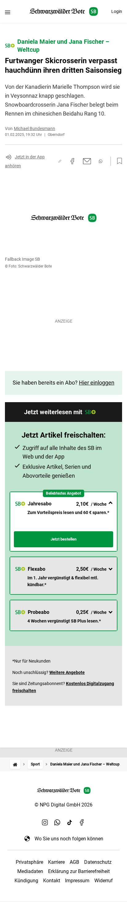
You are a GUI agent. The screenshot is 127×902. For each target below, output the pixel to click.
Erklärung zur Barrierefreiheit (79, 871)
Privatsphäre (29, 862)
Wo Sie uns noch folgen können (69, 839)
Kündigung (26, 881)
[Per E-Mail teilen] (87, 161)
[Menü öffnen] (7, 12)
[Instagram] (45, 822)
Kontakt (51, 881)
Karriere (56, 862)
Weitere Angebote (67, 672)
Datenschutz (98, 862)
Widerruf (103, 881)
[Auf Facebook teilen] (72, 161)
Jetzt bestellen (63, 539)
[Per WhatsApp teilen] (100, 161)
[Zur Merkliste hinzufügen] (117, 161)
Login (116, 11)
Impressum (77, 881)
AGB (74, 862)
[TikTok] (70, 822)
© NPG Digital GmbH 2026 (63, 805)
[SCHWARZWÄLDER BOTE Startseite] (63, 11)
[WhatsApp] (57, 822)
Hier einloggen (96, 382)
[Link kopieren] (60, 161)
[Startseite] (15, 764)
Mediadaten (30, 871)
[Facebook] (82, 822)
